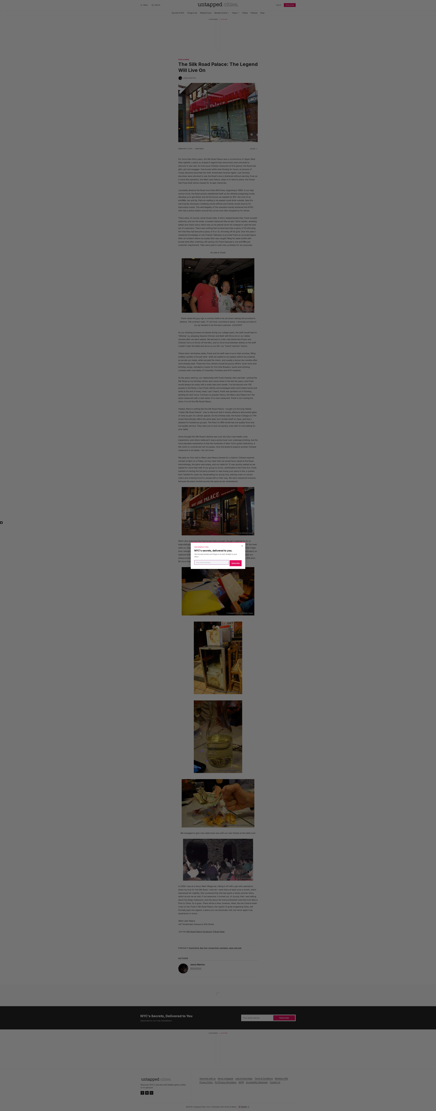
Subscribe (236, 563)
